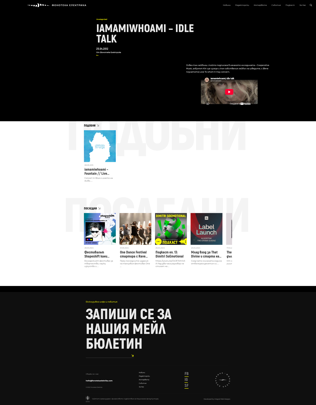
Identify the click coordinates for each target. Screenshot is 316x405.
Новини (142, 372)
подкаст (290, 5)
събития (276, 5)
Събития (142, 383)
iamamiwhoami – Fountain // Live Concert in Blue (96, 171)
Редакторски (144, 376)
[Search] (311, 5)
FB (187, 373)
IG (186, 379)
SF (186, 385)
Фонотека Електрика (110, 52)
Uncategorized (101, 19)
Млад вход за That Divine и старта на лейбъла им (205, 254)
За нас (141, 387)
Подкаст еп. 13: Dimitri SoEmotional (170, 254)
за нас (302, 5)
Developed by (209, 399)
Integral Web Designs (222, 399)
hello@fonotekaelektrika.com (99, 381)
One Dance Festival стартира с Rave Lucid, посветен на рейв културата (134, 254)
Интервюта (144, 380)
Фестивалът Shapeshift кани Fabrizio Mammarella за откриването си (99, 254)
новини (227, 5)
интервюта (260, 5)
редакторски (242, 5)
